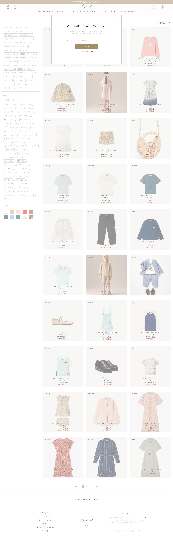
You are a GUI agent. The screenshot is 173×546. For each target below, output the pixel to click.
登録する (86, 46)
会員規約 (84, 51)
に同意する (88, 51)
